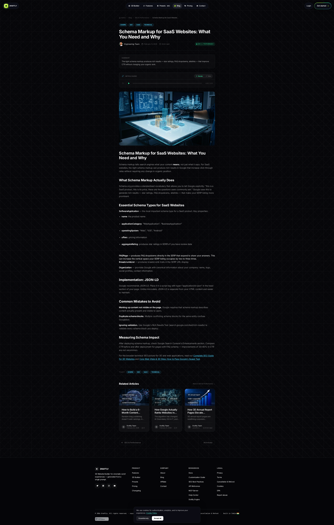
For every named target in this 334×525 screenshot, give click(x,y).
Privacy (220, 473)
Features (149, 6)
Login (309, 6)
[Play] (128, 83)
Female (200, 76)
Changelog (136, 490)
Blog (178, 6)
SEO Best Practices (196, 482)
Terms (219, 477)
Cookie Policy (151, 513)
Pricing (189, 6)
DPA (218, 490)
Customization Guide (197, 477)
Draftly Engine (194, 499)
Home (123, 18)
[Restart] (123, 83)
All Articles (208, 442)
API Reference (194, 486)
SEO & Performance (142, 18)
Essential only (144, 518)
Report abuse (222, 495)
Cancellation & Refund (225, 482)
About (162, 473)
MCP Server (193, 490)
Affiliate (163, 482)
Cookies (220, 486)
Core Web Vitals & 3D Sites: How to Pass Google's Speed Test (169, 359)
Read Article (135, 397)
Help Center (193, 495)
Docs (191, 473)
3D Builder (135, 6)
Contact (202, 6)
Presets (165, 6)
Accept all (157, 518)
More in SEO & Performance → (204, 384)
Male (209, 76)
